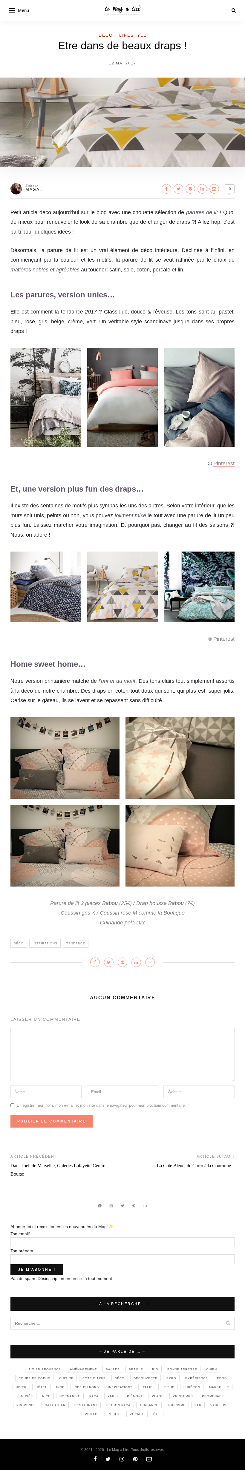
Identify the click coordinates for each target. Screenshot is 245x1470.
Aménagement (83, 1369)
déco (19, 943)
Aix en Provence (44, 1369)
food (222, 1378)
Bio (155, 1369)
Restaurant (85, 1405)
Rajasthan (55, 1405)
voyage (137, 1414)
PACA (94, 1396)
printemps (183, 1396)
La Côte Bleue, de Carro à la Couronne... (196, 1165)
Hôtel (41, 1387)
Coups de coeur (34, 1378)
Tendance (75, 943)
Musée (27, 1396)
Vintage (92, 1414)
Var (198, 1405)
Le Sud (168, 1387)
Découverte (145, 1378)
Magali (34, 189)
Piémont (135, 1396)
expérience (196, 1378)
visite (115, 1414)
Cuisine (66, 1378)
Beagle (136, 1369)
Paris (113, 1396)
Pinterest (224, 464)
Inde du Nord (86, 1387)
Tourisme (176, 1405)
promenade (213, 1396)
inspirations (45, 943)
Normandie (69, 1396)
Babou (110, 903)
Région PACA (118, 1405)
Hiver (21, 1387)
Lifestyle (133, 35)
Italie (147, 1387)
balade (113, 1369)
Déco (106, 35)
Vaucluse (219, 1405)
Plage (158, 1396)
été (156, 1414)
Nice (46, 1396)
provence (26, 1405)
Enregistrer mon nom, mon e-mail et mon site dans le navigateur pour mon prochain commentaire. (101, 1105)
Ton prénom (21, 1250)
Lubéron (191, 1387)
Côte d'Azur (94, 1378)
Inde (60, 1387)
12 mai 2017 (122, 63)
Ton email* (20, 1233)
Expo (171, 1378)
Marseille (219, 1387)
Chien (211, 1369)
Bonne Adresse (182, 1369)
